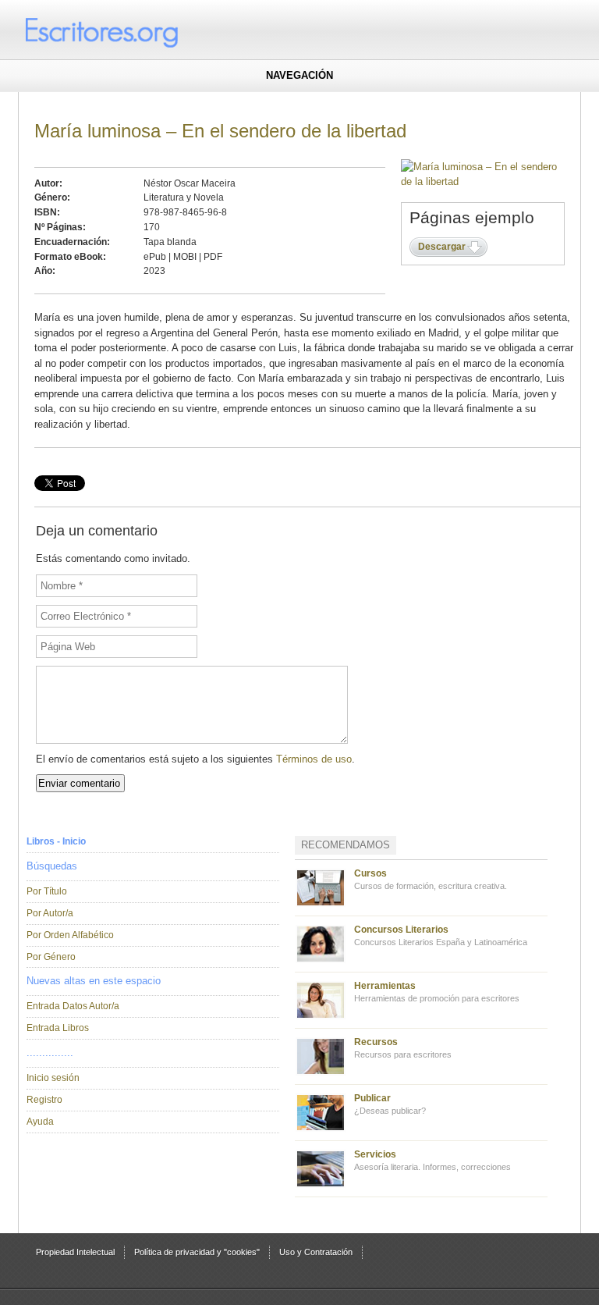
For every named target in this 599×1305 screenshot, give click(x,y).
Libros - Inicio (56, 841)
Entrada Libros (58, 1027)
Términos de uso (314, 759)
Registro (44, 1099)
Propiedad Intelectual (75, 1252)
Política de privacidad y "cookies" (197, 1252)
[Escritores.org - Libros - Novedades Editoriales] (132, 31)
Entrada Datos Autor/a (73, 1006)
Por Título (47, 891)
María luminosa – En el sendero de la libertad (220, 130)
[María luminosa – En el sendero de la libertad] (483, 181)
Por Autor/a (50, 913)
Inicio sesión (53, 1077)
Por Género (51, 956)
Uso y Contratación (316, 1252)
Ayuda (40, 1121)
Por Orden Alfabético (70, 935)
